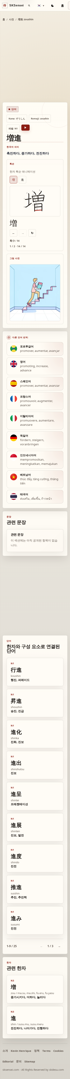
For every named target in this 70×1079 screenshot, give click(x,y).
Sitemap (29, 1061)
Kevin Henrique (21, 1051)
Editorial (8, 1061)
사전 (11, 19)
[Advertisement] (35, 62)
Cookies (58, 1051)
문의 (19, 1061)
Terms (46, 1051)
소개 (5, 1050)
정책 (36, 1050)
